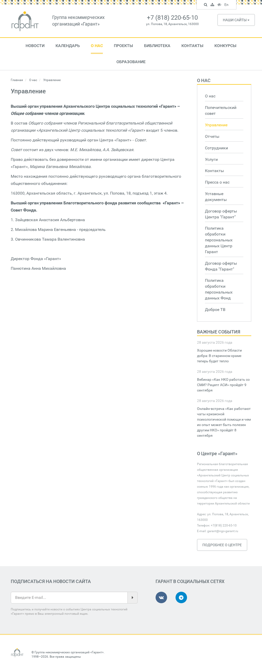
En (227, 5)
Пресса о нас (217, 182)
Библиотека (157, 45)
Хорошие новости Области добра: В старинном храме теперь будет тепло (219, 355)
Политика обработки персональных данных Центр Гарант (219, 240)
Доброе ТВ (215, 309)
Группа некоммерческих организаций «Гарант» (69, 652)
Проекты (123, 45)
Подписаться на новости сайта (51, 581)
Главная (17, 80)
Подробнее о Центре (222, 545)
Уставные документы (216, 196)
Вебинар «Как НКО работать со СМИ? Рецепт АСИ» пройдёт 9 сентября (223, 384)
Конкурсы (225, 45)
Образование (131, 61)
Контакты (192, 45)
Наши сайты (235, 20)
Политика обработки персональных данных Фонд (219, 289)
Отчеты (212, 136)
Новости (35, 45)
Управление (216, 124)
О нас (97, 45)
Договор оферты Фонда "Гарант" (221, 266)
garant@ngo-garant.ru (222, 531)
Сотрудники (216, 147)
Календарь (68, 45)
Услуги (211, 159)
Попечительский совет (220, 110)
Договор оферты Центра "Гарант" (221, 214)
